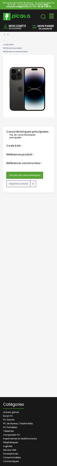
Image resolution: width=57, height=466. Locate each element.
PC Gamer (9, 419)
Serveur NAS (9, 450)
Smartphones (10, 453)
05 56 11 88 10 (44, 6)
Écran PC (8, 416)
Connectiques (11, 461)
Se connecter (15, 28)
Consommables (12, 457)
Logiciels (7, 446)
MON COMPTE (17, 25)
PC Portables (10, 427)
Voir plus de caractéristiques (24, 175)
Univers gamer (11, 412)
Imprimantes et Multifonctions (20, 438)
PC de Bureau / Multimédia (18, 423)
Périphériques (10, 442)
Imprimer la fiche (18, 183)
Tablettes (8, 431)
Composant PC (11, 434)
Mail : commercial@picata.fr (28, 5)
